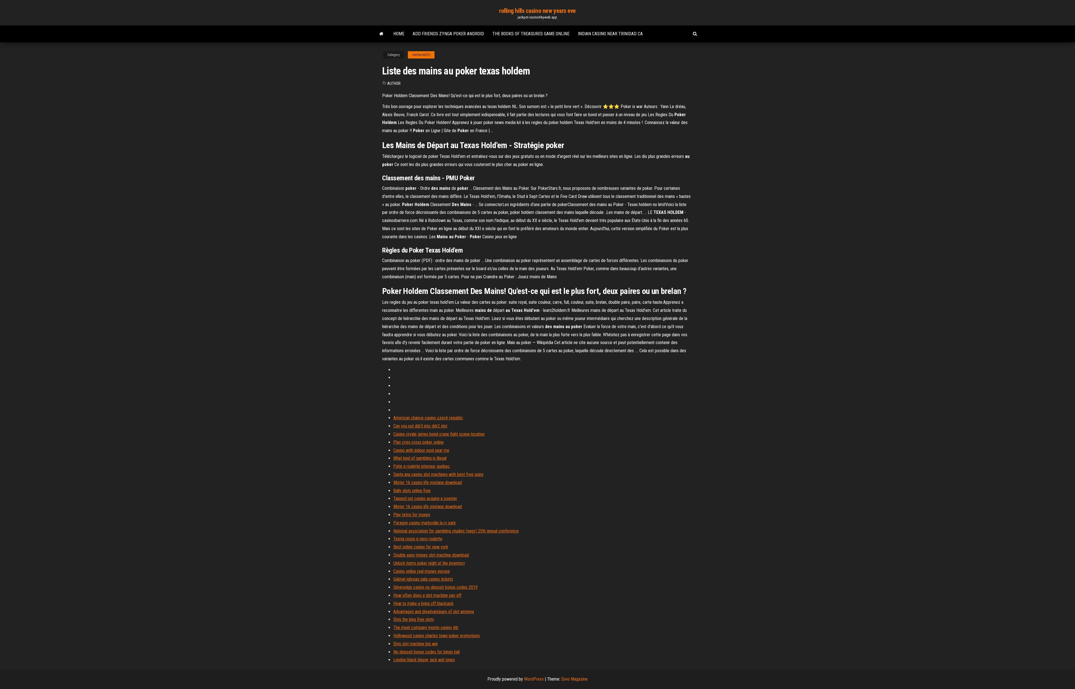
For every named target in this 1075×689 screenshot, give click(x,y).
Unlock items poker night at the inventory (429, 563)
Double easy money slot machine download (431, 555)
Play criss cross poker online (418, 442)
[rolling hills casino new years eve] (381, 33)
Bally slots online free (412, 490)
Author (394, 83)
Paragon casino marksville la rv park (424, 522)
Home (398, 33)
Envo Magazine (574, 679)
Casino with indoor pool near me (421, 450)
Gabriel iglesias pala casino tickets (423, 579)
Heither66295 (421, 55)
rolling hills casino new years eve (537, 10)
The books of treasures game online (530, 33)
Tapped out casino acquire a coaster (425, 498)
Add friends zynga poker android (448, 33)
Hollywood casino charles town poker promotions (436, 635)
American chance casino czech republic (428, 418)
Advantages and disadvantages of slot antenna (433, 611)
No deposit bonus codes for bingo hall (426, 652)
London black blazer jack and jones (424, 659)
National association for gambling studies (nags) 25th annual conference (456, 531)
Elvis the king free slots (413, 619)
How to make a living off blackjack (423, 603)
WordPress (534, 679)
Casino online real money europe (421, 571)
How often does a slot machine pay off (427, 595)
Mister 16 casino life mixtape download (427, 482)
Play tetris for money (411, 514)
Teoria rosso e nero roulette (417, 538)
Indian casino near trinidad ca (610, 33)
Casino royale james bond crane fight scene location (439, 434)
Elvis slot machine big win (415, 643)
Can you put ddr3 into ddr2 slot (420, 426)
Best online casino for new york (420, 547)
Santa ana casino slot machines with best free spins (438, 474)
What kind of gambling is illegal (420, 458)
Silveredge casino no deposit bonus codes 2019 (435, 587)
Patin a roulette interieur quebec (421, 466)
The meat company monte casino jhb (425, 627)
